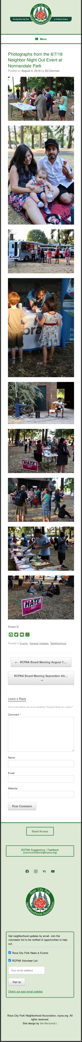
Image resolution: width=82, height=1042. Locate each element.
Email (11, 773)
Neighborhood (58, 643)
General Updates (39, 643)
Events (24, 643)
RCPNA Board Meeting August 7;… (41, 662)
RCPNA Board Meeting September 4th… (41, 678)
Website (12, 788)
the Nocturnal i (48, 1023)
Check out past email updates (25, 991)
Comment (14, 714)
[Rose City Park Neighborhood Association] (41, 14)
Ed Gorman (52, 71)
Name (11, 757)
